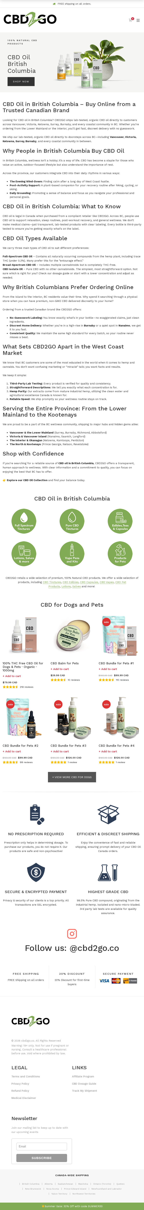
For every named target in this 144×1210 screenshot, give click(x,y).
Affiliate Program (83, 1076)
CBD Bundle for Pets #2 (20, 745)
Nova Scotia (52, 1189)
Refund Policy (20, 1090)
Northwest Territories (84, 1194)
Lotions (66, 586)
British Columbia (30, 1184)
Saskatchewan (65, 1184)
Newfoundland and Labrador (106, 1189)
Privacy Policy (20, 1083)
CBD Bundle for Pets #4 (117, 745)
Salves (76, 586)
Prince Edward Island (75, 1189)
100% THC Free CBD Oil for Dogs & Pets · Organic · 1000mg (23, 667)
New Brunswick (33, 1189)
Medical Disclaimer (23, 1098)
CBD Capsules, (89, 582)
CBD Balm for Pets (65, 663)
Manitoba (83, 1184)
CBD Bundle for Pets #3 (68, 745)
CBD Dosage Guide (84, 1083)
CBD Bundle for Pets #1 (116, 663)
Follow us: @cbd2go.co (72, 948)
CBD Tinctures (52, 582)
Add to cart (13, 676)
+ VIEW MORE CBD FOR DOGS (72, 777)
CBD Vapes (107, 582)
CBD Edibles (70, 582)
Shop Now (21, 81)
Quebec (120, 1184)
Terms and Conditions (25, 1076)
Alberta (49, 1184)
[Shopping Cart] (130, 20)
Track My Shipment (84, 1090)
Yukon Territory (59, 1194)
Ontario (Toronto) (102, 1184)
